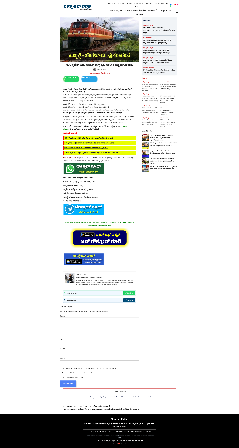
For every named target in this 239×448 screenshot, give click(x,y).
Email (62, 349)
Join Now (130, 293)
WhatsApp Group (70, 77)
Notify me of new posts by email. (73, 377)
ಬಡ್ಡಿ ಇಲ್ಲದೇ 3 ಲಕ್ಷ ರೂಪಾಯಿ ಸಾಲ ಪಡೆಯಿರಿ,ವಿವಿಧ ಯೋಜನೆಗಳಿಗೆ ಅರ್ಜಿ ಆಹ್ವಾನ (89, 143)
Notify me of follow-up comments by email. (77, 373)
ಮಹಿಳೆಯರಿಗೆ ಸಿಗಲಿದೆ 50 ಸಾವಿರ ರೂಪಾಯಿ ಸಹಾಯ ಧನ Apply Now (86, 148)
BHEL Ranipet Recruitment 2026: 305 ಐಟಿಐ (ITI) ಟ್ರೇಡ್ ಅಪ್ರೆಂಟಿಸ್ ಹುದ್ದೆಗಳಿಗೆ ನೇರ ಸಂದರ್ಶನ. (167, 123)
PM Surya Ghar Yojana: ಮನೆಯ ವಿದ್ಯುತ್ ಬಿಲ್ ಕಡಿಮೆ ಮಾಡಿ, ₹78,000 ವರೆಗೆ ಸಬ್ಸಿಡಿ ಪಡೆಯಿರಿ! (159, 71)
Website (62, 358)
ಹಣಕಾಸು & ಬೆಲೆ (92, 399)
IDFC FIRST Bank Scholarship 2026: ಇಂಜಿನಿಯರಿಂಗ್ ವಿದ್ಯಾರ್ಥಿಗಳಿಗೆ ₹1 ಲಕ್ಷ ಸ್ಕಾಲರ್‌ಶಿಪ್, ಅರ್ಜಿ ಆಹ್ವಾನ (159, 30)
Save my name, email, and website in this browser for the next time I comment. (89, 368)
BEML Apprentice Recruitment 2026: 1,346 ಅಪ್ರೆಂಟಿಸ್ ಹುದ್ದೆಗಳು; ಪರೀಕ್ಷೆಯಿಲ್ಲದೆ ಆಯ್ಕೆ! (157, 41)
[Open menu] (177, 12)
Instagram (79, 197)
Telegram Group (86, 77)
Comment (64, 316)
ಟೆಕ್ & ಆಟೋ (124, 397)
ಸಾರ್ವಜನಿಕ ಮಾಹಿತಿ (148, 37)
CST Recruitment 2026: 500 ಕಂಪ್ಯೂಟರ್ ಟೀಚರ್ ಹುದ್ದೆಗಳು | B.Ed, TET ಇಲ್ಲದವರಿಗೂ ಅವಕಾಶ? (157, 61)
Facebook (87, 197)
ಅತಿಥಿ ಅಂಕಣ (92, 397)
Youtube (95, 197)
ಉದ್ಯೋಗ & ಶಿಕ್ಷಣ (148, 25)
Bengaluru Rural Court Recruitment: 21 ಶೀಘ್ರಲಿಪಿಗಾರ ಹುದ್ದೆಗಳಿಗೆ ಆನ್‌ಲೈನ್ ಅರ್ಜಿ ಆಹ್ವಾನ (156, 51)
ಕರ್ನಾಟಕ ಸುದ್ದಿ (105, 73)
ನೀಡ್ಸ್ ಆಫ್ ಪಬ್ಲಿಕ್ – (110, 440)
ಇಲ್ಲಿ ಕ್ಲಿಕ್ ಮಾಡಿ (115, 126)
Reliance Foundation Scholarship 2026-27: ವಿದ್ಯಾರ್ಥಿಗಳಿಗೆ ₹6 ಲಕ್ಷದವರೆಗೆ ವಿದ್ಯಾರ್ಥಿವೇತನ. (167, 111)
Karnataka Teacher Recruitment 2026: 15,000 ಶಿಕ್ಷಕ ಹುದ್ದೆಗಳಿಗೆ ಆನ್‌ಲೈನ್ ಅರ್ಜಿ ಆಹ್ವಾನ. (150, 122)
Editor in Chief (101, 69)
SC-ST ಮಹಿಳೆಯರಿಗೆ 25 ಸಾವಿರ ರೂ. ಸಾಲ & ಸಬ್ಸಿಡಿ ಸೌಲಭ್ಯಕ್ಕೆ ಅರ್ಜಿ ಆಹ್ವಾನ (88, 138)
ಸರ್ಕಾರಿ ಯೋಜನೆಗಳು (148, 67)
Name (62, 339)
